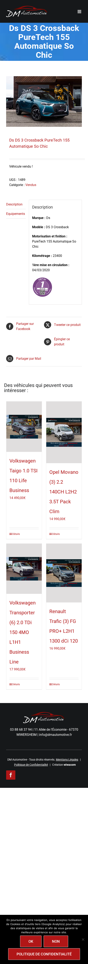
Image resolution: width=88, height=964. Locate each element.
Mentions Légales (67, 759)
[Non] (83, 939)
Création (64, 764)
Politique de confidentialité (44, 954)
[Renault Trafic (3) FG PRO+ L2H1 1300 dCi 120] (64, 573)
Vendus (30, 185)
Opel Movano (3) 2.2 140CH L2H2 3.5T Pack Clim (63, 491)
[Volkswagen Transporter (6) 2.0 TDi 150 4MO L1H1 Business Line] (24, 569)
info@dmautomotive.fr (55, 735)
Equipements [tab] (15, 214)
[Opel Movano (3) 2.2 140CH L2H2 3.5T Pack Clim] (64, 432)
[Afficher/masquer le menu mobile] (80, 11)
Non (56, 941)
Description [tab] (14, 204)
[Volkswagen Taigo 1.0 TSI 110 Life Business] (24, 426)
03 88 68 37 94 (21, 730)
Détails (16, 534)
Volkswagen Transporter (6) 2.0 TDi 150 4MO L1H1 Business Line (22, 632)
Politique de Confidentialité (31, 764)
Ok (30, 941)
